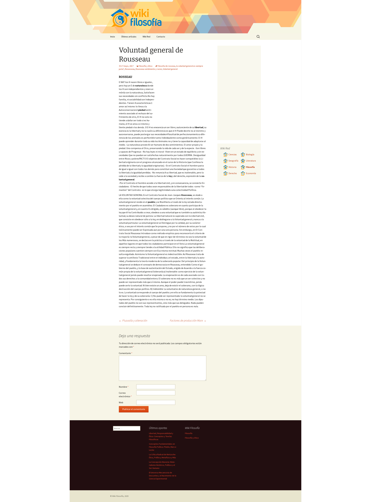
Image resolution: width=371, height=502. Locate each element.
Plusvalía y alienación (133, 320)
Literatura (251, 160)
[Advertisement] (180, 102)
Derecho (233, 173)
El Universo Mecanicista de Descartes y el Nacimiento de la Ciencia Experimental (162, 475)
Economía (251, 173)
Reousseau (130, 69)
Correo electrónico (125, 394)
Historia (232, 167)
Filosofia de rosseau (166, 66)
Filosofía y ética (145, 66)
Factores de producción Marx (188, 320)
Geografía (233, 160)
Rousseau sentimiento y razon (149, 69)
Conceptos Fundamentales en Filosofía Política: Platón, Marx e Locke (162, 447)
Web (121, 402)
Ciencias (233, 154)
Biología (250, 154)
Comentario (125, 353)
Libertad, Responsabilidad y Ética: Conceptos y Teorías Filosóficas (161, 436)
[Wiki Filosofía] (185, 16)
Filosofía (250, 167)
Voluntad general (170, 69)
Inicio (112, 36)
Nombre (124, 386)
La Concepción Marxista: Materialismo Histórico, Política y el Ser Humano (162, 465)
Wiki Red (146, 36)
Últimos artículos (128, 36)
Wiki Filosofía (117, 496)
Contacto (161, 36)
